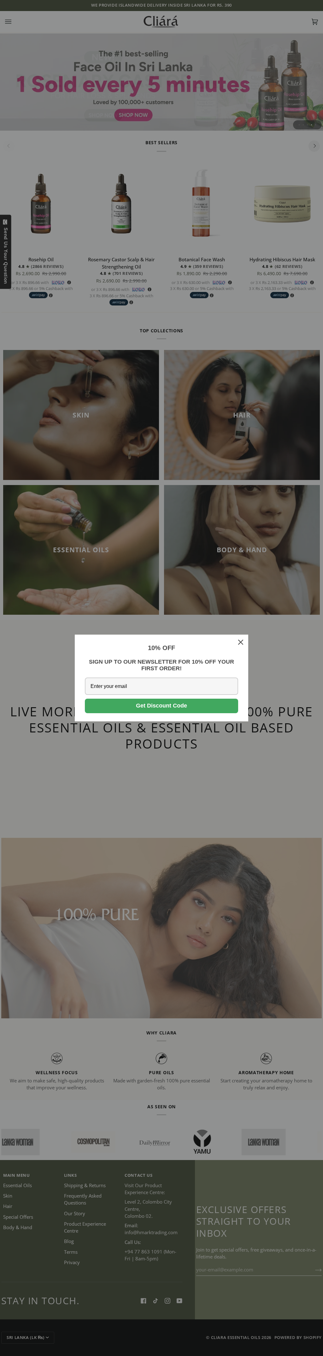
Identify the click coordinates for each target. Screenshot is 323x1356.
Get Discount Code (161, 705)
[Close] (240, 642)
